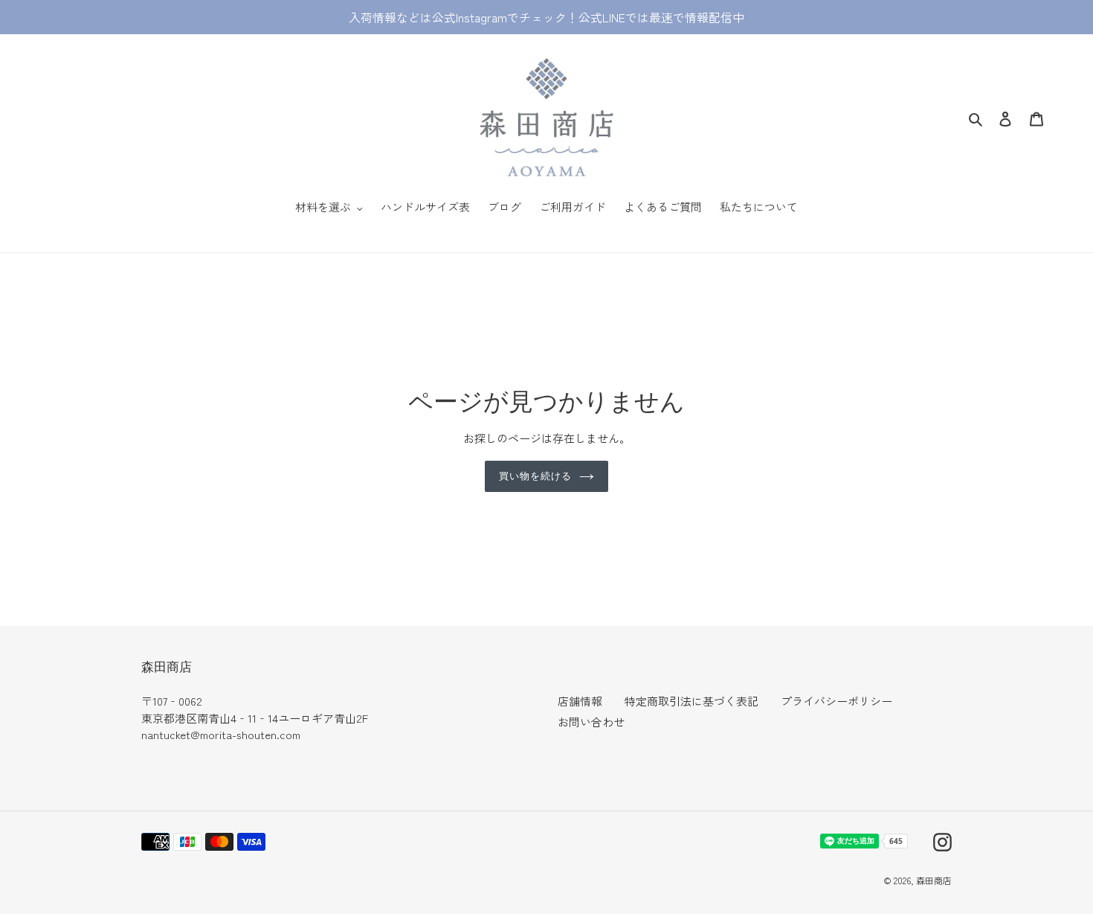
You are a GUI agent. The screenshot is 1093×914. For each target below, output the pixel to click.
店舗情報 (580, 701)
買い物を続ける (535, 476)
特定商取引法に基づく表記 (691, 701)
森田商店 (934, 880)
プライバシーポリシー (836, 701)
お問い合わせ (591, 721)
